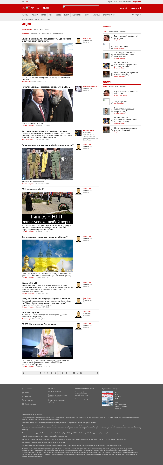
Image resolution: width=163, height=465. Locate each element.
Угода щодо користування (83, 399)
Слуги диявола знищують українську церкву (44, 131)
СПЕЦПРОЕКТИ (137, 2)
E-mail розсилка (30, 404)
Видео (47, 29)
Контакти (51, 389)
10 (74, 373)
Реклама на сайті (54, 392)
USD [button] (38, 8)
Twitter (27, 393)
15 (81, 373)
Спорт (87, 15)
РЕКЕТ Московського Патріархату (39, 324)
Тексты (36, 29)
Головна (25, 15)
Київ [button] (23, 8)
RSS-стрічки (29, 400)
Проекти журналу (120, 404)
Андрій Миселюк (119, 76)
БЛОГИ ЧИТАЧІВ (108, 15)
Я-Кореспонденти (27, 19)
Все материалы (27, 29)
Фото (43, 19)
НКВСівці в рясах (30, 312)
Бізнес (58, 15)
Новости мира (26, 81)
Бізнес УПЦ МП (29, 283)
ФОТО (115, 2)
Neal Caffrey (87, 38)
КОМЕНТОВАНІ (113, 31)
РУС (23, 2)
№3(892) (118, 392)
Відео (48, 19)
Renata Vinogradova (90, 86)
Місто (43, 15)
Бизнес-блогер (58, 33)
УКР (27, 2)
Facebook (28, 389)
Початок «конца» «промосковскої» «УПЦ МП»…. (46, 87)
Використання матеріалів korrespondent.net (57, 396)
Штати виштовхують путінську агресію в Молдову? (126, 74)
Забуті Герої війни (121, 46)
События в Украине (28, 125)
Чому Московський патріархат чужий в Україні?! (46, 299)
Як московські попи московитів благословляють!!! (48, 145)
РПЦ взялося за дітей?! (33, 189)
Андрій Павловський (120, 40)
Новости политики (27, 139)
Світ (50, 15)
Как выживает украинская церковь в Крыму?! (45, 237)
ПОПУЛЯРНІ (107, 26)
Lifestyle (96, 15)
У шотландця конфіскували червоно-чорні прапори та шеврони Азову (124, 54)
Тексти (37, 19)
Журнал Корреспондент (110, 389)
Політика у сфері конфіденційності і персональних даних (82, 393)
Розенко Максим (119, 58)
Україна (35, 15)
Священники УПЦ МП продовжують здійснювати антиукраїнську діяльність (46, 40)
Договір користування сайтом (84, 388)
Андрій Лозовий (88, 130)
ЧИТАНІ (105, 31)
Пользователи (46, 33)
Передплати (118, 408)
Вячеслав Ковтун (119, 68)
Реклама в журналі (121, 406)
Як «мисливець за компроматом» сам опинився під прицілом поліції (125, 64)
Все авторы (25, 33)
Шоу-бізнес (76, 15)
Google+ (28, 396)
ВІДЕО (110, 2)
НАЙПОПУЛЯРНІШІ (125, 2)
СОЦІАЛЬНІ (123, 31)
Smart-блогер (35, 33)
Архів (116, 402)
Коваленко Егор (119, 48)
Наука (66, 15)
